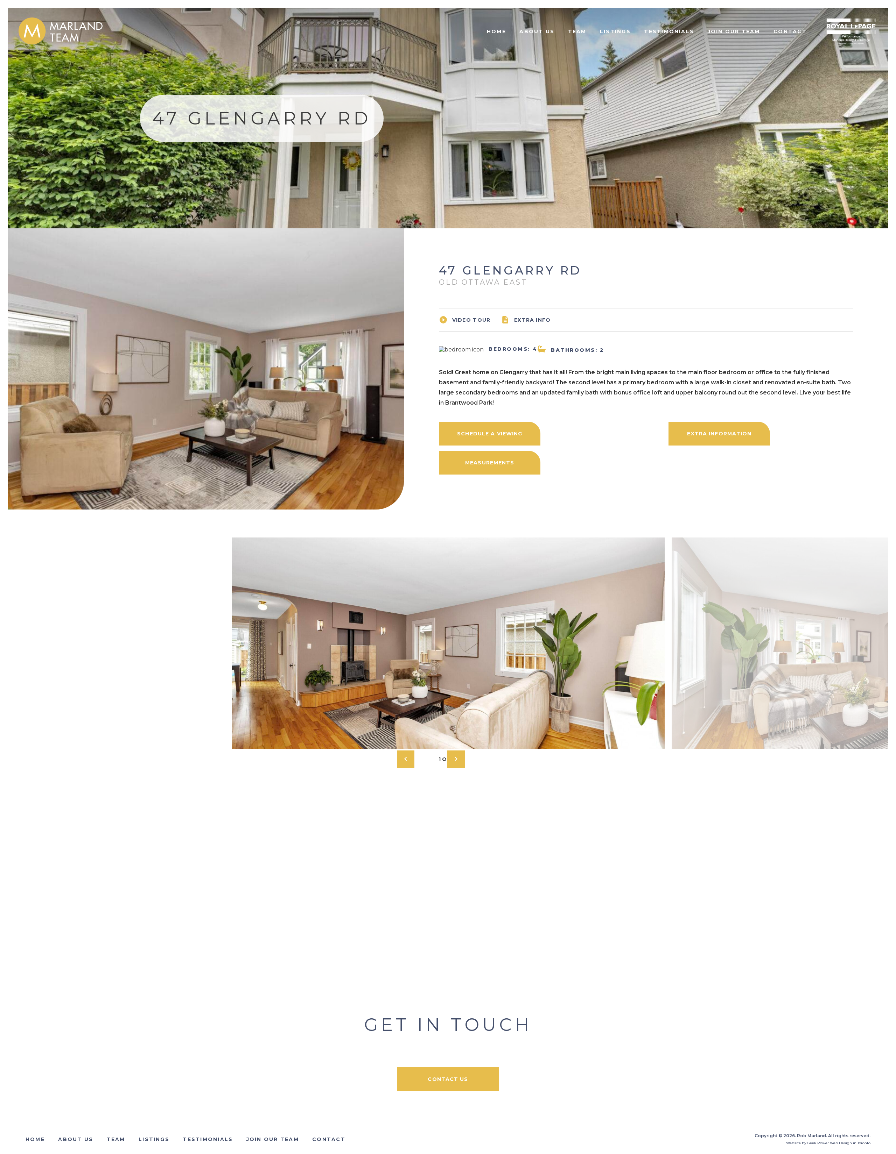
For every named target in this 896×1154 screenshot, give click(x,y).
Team (577, 31)
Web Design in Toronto (850, 1143)
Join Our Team (734, 31)
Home (496, 31)
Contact (790, 31)
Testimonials (669, 31)
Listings (615, 31)
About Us (536, 31)
